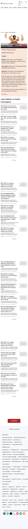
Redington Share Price (6, 452)
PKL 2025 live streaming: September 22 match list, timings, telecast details (7, 207)
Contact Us (10, 504)
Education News (5, 493)
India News (4, 496)
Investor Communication (12, 502)
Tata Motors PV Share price (7, 442)
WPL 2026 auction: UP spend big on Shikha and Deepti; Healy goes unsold (9, 107)
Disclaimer (4, 502)
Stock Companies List (6, 479)
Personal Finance (5, 491)
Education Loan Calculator (7, 473)
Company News (11, 486)
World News (21, 491)
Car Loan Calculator (6, 471)
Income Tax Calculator (6, 466)
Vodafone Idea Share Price (17, 444)
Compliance (4, 504)
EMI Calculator (5, 469)
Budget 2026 (17, 496)
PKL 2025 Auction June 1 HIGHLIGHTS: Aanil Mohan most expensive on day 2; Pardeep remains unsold (8, 386)
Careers (3, 507)
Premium (6, 7)
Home (2, 7)
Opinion (11, 493)
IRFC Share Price (16, 439)
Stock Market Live (5, 449)
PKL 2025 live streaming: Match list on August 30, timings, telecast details (7, 343)
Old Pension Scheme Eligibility (19, 454)
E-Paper (15, 7)
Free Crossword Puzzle (6, 481)
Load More (14, 421)
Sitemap (24, 504)
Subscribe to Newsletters (16, 479)
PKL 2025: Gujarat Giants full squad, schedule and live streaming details (8, 364)
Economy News (24, 493)
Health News (17, 493)
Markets (19, 7)
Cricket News (21, 489)
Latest (10, 7)
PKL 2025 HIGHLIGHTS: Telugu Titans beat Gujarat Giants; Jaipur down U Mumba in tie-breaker (9, 150)
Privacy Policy (20, 500)
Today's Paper (5, 500)
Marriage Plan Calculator (19, 473)
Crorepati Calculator (17, 466)
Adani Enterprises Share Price (19, 437)
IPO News (24, 486)
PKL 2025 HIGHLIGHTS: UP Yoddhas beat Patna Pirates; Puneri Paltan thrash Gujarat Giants (8, 287)
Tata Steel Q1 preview (6, 461)
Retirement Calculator (21, 469)
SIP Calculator (12, 469)
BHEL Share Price (18, 442)
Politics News (10, 496)
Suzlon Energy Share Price (7, 437)
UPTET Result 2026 (15, 459)
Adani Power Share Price (7, 439)
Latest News (4, 486)
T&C (15, 500)
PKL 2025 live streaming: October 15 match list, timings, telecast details (8, 138)
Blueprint (24, 7)
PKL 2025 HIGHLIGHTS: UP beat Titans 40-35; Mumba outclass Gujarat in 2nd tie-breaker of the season (8, 309)
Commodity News (5, 489)
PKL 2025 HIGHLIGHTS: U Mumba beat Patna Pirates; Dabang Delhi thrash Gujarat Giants (8, 264)
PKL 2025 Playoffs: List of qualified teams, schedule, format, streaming (7, 128)
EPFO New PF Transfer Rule (17, 452)
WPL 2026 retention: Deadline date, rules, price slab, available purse (9, 118)
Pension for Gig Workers (7, 454)
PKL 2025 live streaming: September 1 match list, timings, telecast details (9, 298)
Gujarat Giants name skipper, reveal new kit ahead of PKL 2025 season (8, 354)
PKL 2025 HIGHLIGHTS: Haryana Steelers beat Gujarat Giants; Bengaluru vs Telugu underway (9, 218)
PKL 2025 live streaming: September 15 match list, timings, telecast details (7, 229)
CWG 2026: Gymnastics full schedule (9, 456)
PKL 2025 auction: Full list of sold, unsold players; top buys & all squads (9, 375)
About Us (11, 500)
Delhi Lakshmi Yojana (16, 461)
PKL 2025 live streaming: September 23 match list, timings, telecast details (7, 184)
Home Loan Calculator (16, 471)
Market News (18, 486)
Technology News (13, 491)
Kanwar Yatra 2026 (6, 459)
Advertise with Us (17, 504)
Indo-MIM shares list (15, 449)
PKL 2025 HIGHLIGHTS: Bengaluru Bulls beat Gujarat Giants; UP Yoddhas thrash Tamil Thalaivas (8, 196)
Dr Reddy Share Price (6, 444)
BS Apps (8, 507)
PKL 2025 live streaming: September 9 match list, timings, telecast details (9, 275)
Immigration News (14, 489)
